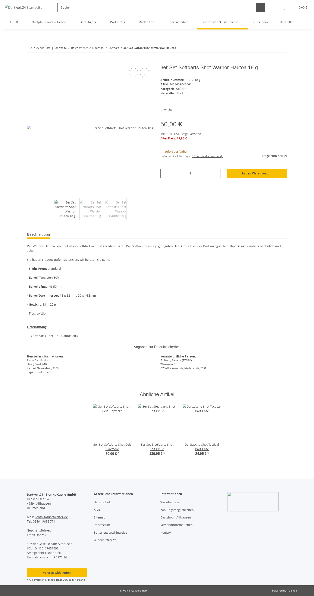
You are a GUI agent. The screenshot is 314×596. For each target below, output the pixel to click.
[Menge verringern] (165, 173)
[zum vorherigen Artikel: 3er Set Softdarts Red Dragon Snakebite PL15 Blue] (273, 48)
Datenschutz (103, 502)
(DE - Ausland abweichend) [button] (207, 156)
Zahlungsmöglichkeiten (177, 510)
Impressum (102, 525)
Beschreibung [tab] (38, 234)
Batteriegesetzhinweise (110, 532)
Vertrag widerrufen (57, 573)
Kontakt (165, 532)
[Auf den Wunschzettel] (144, 72)
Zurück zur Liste (40, 48)
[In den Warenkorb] (30, 62)
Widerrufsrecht (105, 540)
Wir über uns (169, 502)
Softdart (182, 89)
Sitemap (100, 517)
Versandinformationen (176, 525)
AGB (97, 510)
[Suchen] (260, 7)
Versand (195, 134)
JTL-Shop (292, 590)
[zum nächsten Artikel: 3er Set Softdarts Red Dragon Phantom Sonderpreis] (282, 48)
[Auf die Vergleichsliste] (133, 72)
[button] (276, 7)
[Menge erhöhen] (215, 173)
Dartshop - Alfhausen (175, 517)
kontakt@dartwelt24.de (51, 517)
